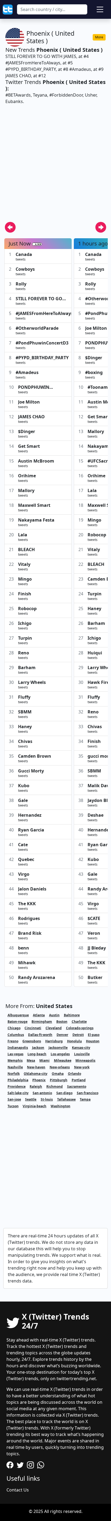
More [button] (99, 37)
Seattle (30, 1099)
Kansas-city (81, 1047)
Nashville (15, 1067)
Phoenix (39, 1080)
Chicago (14, 1028)
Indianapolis (18, 1047)
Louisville (82, 1054)
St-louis (47, 1099)
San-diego (64, 1093)
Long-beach (36, 1054)
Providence (17, 1086)
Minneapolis (85, 1060)
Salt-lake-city (18, 1093)
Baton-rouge (17, 1021)
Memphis (15, 1060)
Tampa (85, 1099)
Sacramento (76, 1086)
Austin (54, 1015)
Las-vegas (15, 1054)
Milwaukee (62, 1060)
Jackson (38, 1047)
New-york (81, 1067)
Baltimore (72, 1015)
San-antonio (42, 1093)
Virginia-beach (34, 1106)
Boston (61, 1021)
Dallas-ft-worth (40, 1034)
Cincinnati (33, 1028)
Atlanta (39, 1015)
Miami (44, 1060)
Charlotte (79, 1021)
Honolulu (74, 1041)
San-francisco (87, 1093)
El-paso (93, 1034)
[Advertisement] (55, 166)
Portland (79, 1080)
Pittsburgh (58, 1080)
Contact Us (17, 1490)
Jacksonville (58, 1047)
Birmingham (42, 1021)
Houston (92, 1041)
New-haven (36, 1067)
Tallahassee (66, 1099)
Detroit (78, 1034)
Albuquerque (18, 1015)
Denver (62, 1034)
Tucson (13, 1106)
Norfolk (14, 1073)
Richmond (54, 1086)
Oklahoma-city (35, 1073)
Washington (60, 1106)
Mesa (31, 1060)
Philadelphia (18, 1080)
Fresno (13, 1041)
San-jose (14, 1099)
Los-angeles (60, 1054)
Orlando (74, 1073)
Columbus (16, 1034)
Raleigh (36, 1086)
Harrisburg (54, 1041)
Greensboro (31, 1041)
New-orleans (60, 1067)
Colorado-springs (79, 1028)
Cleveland (54, 1028)
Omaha (58, 1073)
